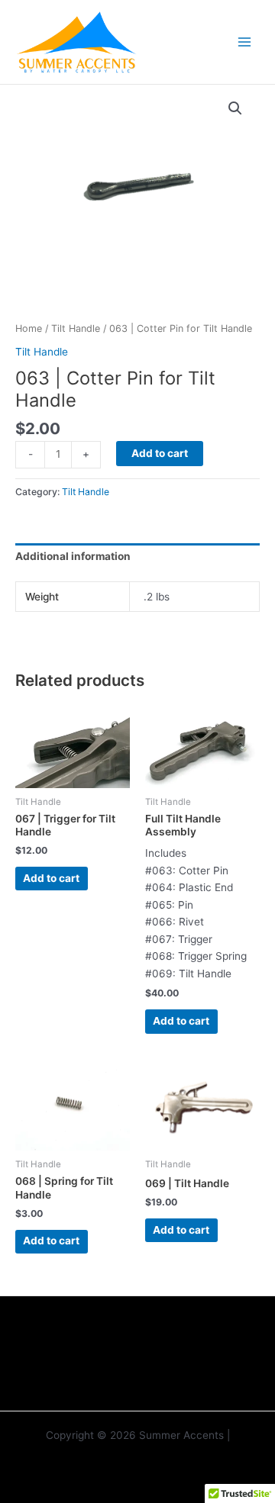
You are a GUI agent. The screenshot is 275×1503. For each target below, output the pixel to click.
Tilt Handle (75, 328)
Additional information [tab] (73, 556)
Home (28, 328)
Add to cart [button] (51, 878)
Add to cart (159, 453)
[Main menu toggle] (245, 41)
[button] (235, 108)
